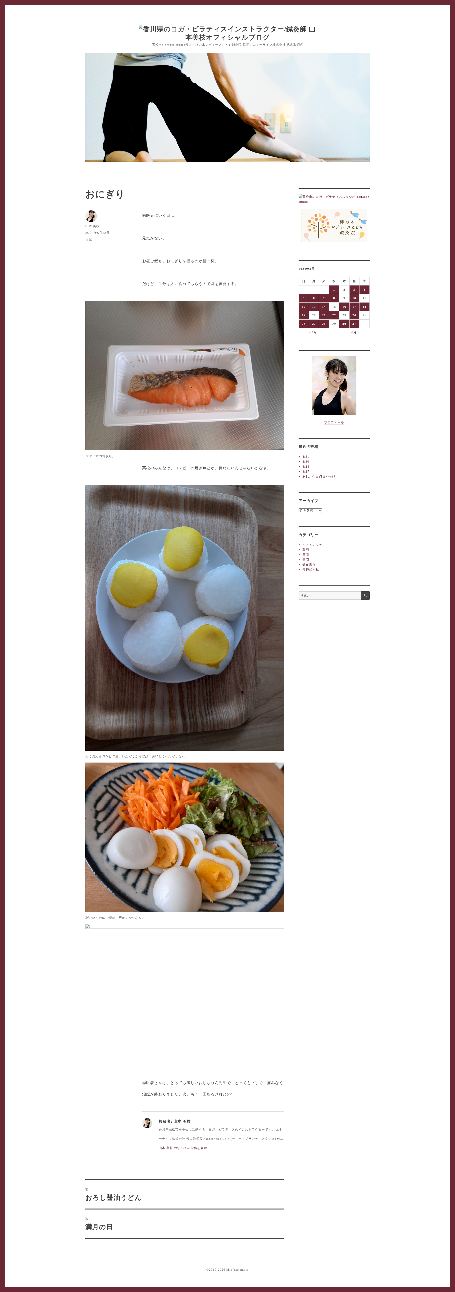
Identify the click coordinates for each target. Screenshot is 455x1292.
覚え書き (309, 564)
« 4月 (313, 332)
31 (354, 324)
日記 (88, 239)
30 (344, 324)
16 (344, 306)
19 (304, 315)
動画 (305, 550)
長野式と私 (310, 569)
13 (314, 306)
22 (334, 315)
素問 (305, 559)
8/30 (305, 461)
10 (354, 298)
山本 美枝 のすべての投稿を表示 (183, 1148)
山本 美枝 (92, 226)
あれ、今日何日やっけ (319, 476)
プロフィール (334, 422)
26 (304, 324)
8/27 (305, 471)
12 (304, 306)
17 (354, 306)
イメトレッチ (312, 545)
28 (324, 324)
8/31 (305, 456)
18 (364, 306)
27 (314, 324)
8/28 (305, 466)
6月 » (355, 332)
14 (324, 306)
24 (354, 315)
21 (324, 315)
